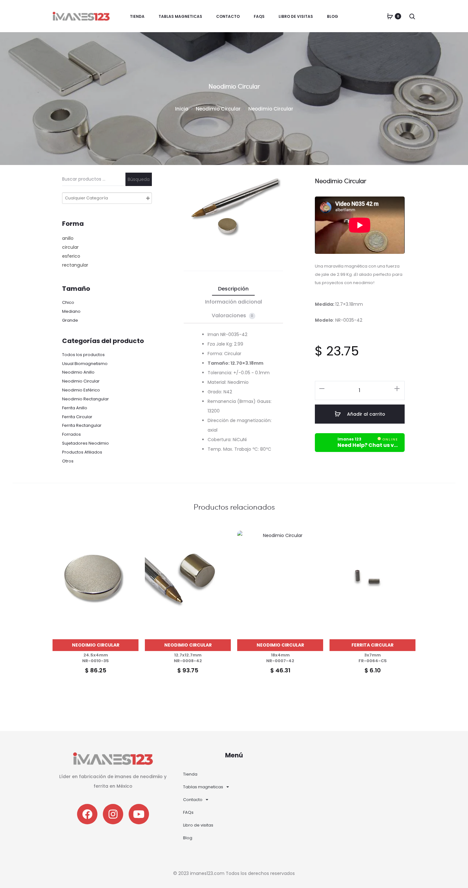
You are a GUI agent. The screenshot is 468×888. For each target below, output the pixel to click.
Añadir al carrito (365, 414)
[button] (321, 388)
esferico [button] (71, 256)
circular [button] (70, 247)
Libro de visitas (296, 16)
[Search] (412, 16)
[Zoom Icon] (220, 219)
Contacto (228, 16)
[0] (390, 16)
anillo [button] (68, 238)
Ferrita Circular (372, 645)
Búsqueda (139, 179)
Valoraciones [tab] (232, 315)
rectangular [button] (75, 265)
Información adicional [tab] (233, 301)
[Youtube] (139, 814)
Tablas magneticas (180, 16)
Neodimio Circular (218, 108)
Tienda (137, 16)
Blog (332, 16)
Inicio (181, 108)
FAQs (259, 16)
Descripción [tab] (233, 288)
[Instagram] (113, 814)
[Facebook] (87, 814)
